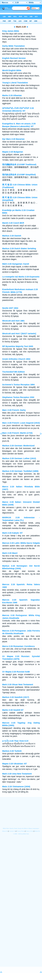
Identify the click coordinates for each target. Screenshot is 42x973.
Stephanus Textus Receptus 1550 (18, 397)
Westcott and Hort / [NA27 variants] (19, 333)
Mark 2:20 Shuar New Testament (17, 684)
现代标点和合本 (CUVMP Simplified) (19, 174)
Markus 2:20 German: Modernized (18, 445)
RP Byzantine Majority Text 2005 (17, 346)
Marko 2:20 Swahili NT (13, 710)
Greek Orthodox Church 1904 (16, 359)
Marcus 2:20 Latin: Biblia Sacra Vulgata (21, 543)
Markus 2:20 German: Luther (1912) (19, 458)
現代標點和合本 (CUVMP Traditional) (19, 164)
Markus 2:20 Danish (11, 236)
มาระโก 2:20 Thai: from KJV (15, 741)
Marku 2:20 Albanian (12, 95)
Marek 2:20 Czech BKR (13, 223)
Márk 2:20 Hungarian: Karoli (15, 264)
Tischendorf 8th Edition (13, 372)
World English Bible (11, 70)
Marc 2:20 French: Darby (14, 410)
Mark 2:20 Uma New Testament (17, 774)
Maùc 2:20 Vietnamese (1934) (16, 786)
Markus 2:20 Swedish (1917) (15, 697)
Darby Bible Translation (13, 46)
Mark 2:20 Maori (9, 553)
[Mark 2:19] (3, 439)
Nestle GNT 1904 (10, 308)
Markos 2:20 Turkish (12, 751)
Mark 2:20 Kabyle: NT (12, 533)
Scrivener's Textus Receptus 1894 (18, 384)
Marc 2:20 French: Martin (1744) (17, 433)
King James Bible (10, 31)
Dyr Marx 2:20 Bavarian (13, 139)
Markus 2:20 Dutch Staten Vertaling (19, 248)
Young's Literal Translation (15, 83)
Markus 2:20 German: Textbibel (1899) (20, 471)
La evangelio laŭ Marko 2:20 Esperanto (20, 277)
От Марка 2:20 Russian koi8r (16, 672)
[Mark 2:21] (39, 439)
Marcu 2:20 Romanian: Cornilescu (18, 646)
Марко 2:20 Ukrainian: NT (14, 764)
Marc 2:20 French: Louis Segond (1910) (21, 423)
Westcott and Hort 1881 (13, 321)
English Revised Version (14, 58)
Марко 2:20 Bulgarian (12, 152)
